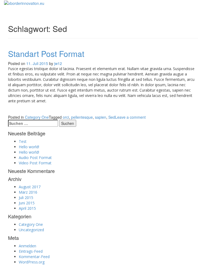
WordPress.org (32, 262)
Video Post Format (35, 162)
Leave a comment (130, 117)
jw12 (58, 63)
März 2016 (28, 192)
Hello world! (29, 146)
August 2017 (30, 186)
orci (66, 117)
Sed (111, 117)
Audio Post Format (35, 157)
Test (23, 141)
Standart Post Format (46, 53)
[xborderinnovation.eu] (24, 2)
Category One (37, 117)
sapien (100, 117)
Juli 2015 (26, 197)
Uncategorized (31, 229)
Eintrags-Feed (31, 251)
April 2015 (27, 208)
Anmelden (27, 245)
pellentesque (82, 117)
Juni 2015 (27, 202)
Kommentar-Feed (34, 256)
